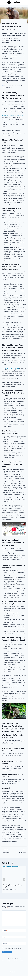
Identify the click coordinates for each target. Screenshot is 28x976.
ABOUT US (10, 958)
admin (5, 889)
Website (5, 943)
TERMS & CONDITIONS (20, 961)
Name (5, 930)
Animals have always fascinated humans (12, 115)
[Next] (24, 879)
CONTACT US (17, 958)
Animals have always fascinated (10, 368)
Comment (6, 912)
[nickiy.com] (14, 2)
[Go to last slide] (4, 879)
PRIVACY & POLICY (7, 961)
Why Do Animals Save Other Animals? (7, 852)
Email (4, 937)
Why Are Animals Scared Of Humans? (21, 852)
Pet (3, 20)
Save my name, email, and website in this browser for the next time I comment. (13, 947)
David (4, 29)
